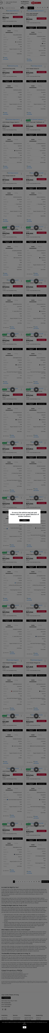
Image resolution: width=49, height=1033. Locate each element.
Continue (24, 520)
